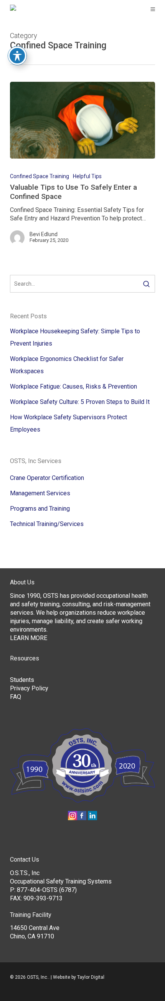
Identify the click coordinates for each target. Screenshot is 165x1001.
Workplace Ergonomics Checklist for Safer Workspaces (67, 365)
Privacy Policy (29, 688)
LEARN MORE (28, 638)
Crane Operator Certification (47, 477)
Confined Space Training (39, 176)
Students (22, 679)
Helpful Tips (87, 176)
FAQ (15, 696)
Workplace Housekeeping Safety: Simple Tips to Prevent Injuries (75, 337)
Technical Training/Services (47, 524)
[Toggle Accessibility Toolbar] (17, 55)
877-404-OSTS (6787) (47, 889)
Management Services (40, 493)
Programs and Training (40, 508)
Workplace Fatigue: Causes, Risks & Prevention (73, 386)
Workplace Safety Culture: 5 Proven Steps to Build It (80, 401)
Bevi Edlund (44, 234)
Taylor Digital (90, 977)
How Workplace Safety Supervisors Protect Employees (68, 423)
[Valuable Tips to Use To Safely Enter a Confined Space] (82, 120)
